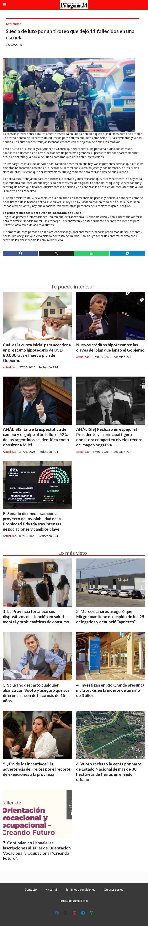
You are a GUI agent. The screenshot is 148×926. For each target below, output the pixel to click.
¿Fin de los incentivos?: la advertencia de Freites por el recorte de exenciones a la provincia (37, 769)
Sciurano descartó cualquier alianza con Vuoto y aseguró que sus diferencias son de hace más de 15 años (36, 693)
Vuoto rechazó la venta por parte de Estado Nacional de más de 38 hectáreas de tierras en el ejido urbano (108, 771)
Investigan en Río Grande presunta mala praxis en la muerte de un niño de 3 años (110, 690)
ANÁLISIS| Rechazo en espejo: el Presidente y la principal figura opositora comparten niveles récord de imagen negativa (109, 437)
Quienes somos (113, 889)
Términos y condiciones (80, 889)
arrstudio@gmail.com (74, 900)
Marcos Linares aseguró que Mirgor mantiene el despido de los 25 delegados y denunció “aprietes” (110, 616)
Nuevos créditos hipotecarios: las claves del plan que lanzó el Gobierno (110, 347)
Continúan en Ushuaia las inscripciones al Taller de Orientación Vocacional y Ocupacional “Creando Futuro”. (37, 850)
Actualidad (13, 24)
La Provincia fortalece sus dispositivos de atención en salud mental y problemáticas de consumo (36, 616)
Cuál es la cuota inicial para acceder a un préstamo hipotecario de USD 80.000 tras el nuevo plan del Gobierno (37, 352)
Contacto (31, 889)
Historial (51, 889)
